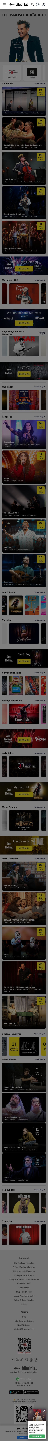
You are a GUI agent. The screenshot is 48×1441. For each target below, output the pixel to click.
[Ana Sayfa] (18, 5)
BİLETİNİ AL (37, 1436)
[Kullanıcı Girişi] (43, 4)
